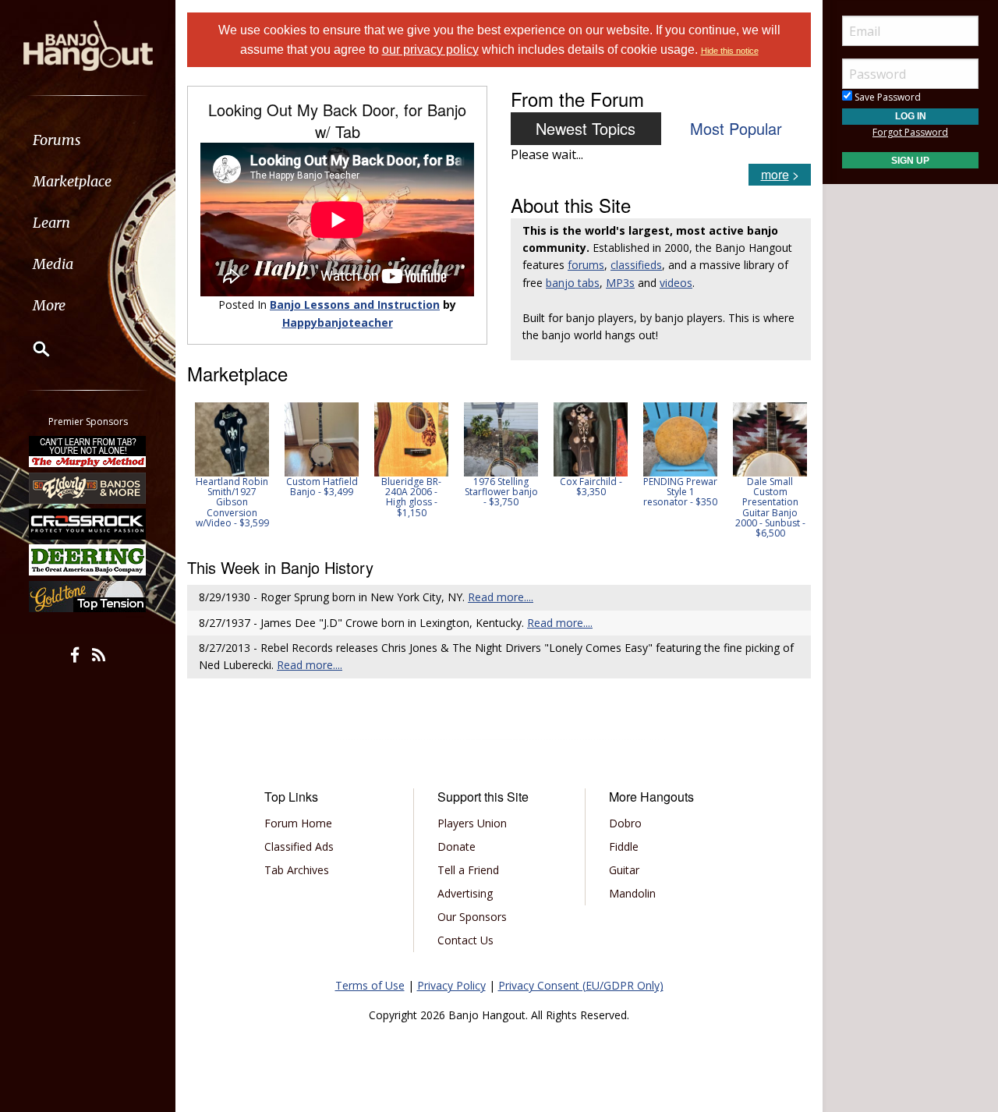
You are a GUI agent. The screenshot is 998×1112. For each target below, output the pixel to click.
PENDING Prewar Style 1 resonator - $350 (680, 491)
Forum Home (298, 823)
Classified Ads (299, 846)
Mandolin (632, 893)
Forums (57, 140)
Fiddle (624, 846)
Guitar (624, 869)
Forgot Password (910, 132)
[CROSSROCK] (88, 524)
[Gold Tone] (88, 596)
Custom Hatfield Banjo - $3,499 (322, 486)
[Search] (31, 348)
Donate (456, 846)
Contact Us (465, 940)
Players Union (472, 823)
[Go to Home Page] (88, 44)
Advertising (465, 893)
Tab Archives (296, 869)
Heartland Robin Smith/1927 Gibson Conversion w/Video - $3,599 (232, 502)
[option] (232, 465)
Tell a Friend (468, 869)
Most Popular (736, 128)
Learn (51, 223)
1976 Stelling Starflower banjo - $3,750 (501, 491)
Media (53, 264)
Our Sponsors (472, 916)
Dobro (625, 823)
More (49, 305)
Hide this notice (730, 50)
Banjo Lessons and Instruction (355, 304)
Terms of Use (370, 985)
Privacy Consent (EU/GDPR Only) (581, 985)
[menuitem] (87, 140)
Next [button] (789, 470)
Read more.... (500, 597)
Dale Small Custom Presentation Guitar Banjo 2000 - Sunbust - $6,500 (770, 507)
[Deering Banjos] (88, 560)
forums (586, 264)
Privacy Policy (451, 985)
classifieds (636, 264)
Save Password (886, 97)
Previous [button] (195, 470)
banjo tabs (573, 282)
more (775, 174)
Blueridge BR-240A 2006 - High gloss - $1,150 (411, 497)
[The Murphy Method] (88, 451)
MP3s (620, 282)
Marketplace (72, 181)
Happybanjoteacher (337, 322)
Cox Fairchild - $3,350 (591, 486)
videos (676, 282)
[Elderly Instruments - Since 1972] (88, 487)
